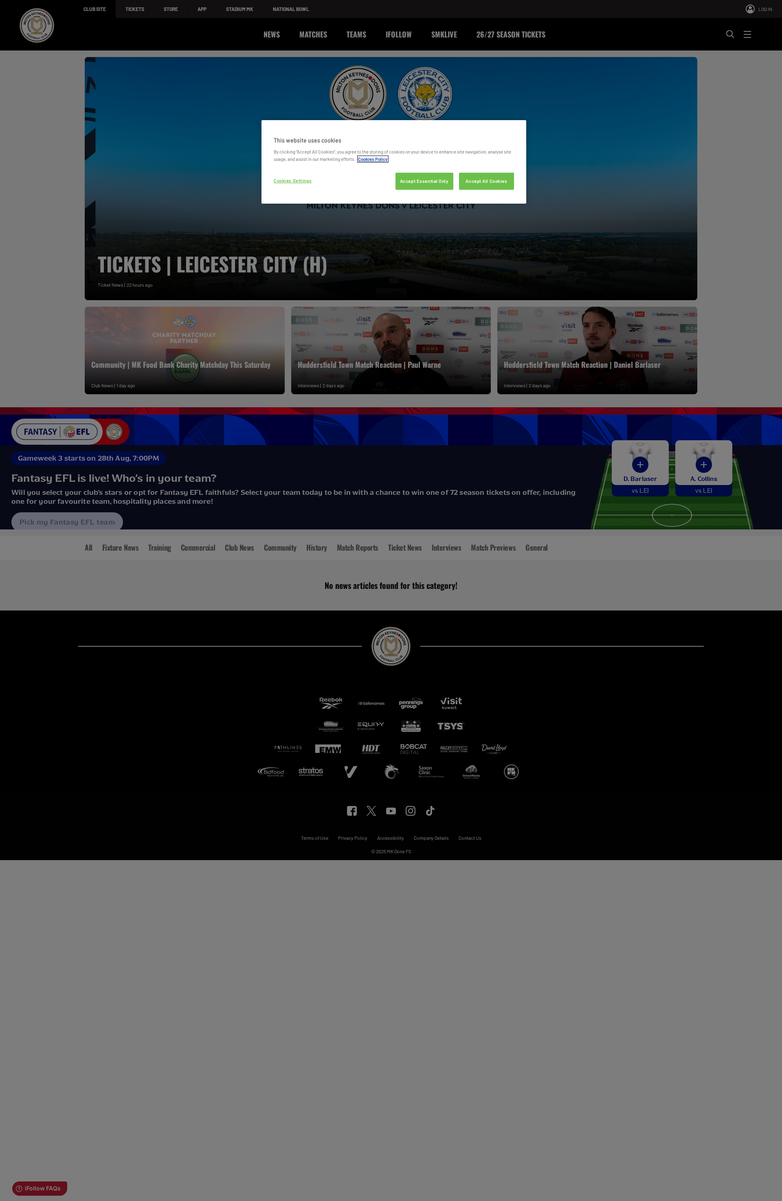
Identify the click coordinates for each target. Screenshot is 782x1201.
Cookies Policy (373, 159)
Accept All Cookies (486, 181)
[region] (393, 162)
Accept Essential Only (424, 181)
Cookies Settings (293, 180)
